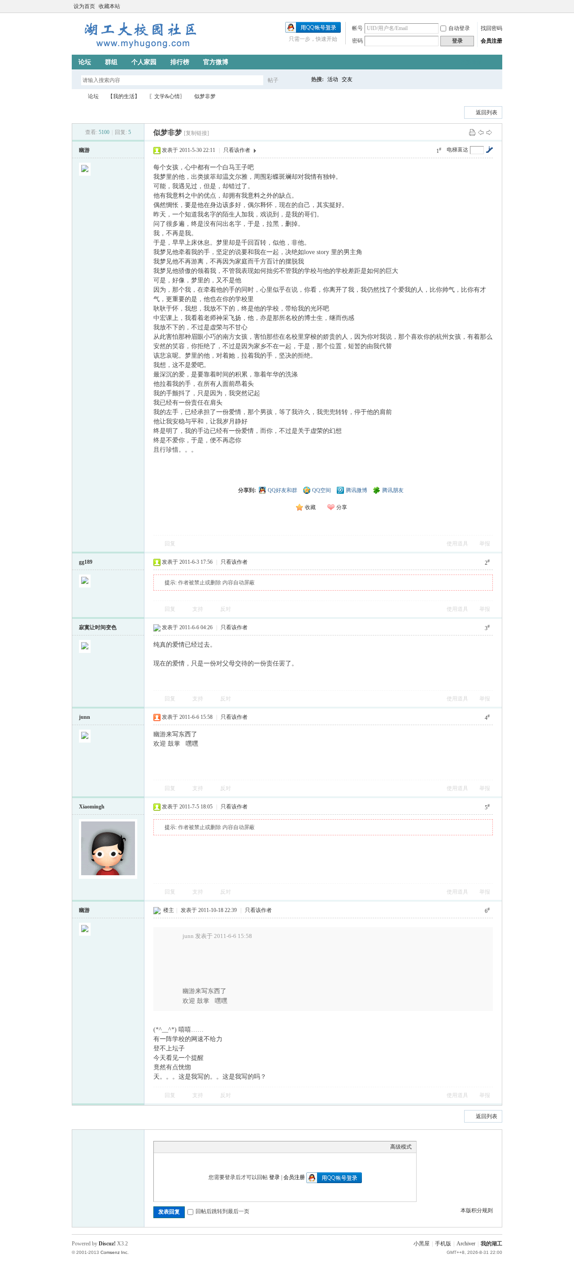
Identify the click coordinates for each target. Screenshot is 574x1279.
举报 (484, 543)
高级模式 (401, 1147)
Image (180, 1146)
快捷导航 (471, 62)
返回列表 (486, 112)
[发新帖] (90, 111)
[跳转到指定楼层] (489, 149)
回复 (170, 543)
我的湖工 (491, 1243)
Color (169, 1146)
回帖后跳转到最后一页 (222, 1211)
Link (191, 1146)
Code (214, 1146)
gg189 (85, 562)
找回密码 (491, 28)
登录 (274, 1177)
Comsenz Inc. (114, 1252)
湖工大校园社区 (75, 96)
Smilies (225, 1146)
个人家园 (144, 62)
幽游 (84, 150)
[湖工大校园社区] (139, 49)
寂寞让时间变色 (98, 627)
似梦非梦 (205, 96)
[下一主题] (489, 132)
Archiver (466, 1243)
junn (84, 717)
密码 (357, 41)
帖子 (273, 80)
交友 (347, 79)
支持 (198, 609)
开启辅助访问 (489, 6)
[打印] (472, 132)
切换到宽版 (497, 6)
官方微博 (215, 62)
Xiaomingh (91, 807)
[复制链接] (196, 133)
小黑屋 (421, 1243)
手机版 (443, 1243)
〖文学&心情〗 (167, 96)
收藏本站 (109, 6)
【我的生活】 (124, 96)
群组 (111, 62)
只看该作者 (236, 150)
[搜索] (299, 80)
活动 (332, 79)
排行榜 (179, 62)
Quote (203, 1146)
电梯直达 (457, 150)
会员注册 (491, 41)
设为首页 (84, 6)
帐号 (357, 28)
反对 (225, 609)
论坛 (84, 62)
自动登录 (459, 28)
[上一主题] (480, 132)
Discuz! (107, 1243)
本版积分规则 (477, 1210)
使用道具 (457, 543)
